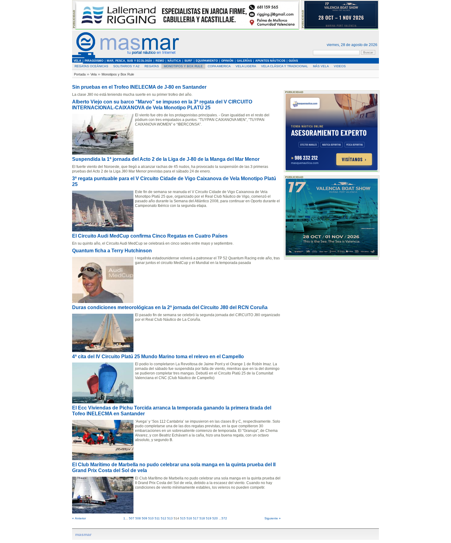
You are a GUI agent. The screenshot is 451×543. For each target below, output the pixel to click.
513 (170, 518)
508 (138, 518)
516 (189, 518)
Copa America (219, 66)
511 (157, 518)
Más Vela (321, 66)
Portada (80, 74)
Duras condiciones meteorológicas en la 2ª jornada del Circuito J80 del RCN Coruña (170, 307)
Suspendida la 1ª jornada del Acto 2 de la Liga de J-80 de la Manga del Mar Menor (166, 159)
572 (224, 518)
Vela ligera (246, 66)
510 (151, 518)
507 (131, 518)
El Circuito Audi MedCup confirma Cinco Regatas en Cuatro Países (150, 236)
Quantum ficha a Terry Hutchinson (112, 250)
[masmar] (125, 57)
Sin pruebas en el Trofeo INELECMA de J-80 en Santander (139, 87)
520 (215, 518)
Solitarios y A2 (126, 66)
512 (163, 518)
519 (208, 518)
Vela (94, 74)
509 (144, 518)
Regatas (152, 66)
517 (196, 518)
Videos (340, 66)
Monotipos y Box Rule (183, 66)
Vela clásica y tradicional (284, 66)
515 (183, 518)
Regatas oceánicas (91, 66)
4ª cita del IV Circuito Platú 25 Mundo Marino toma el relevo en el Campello (158, 356)
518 (202, 518)
